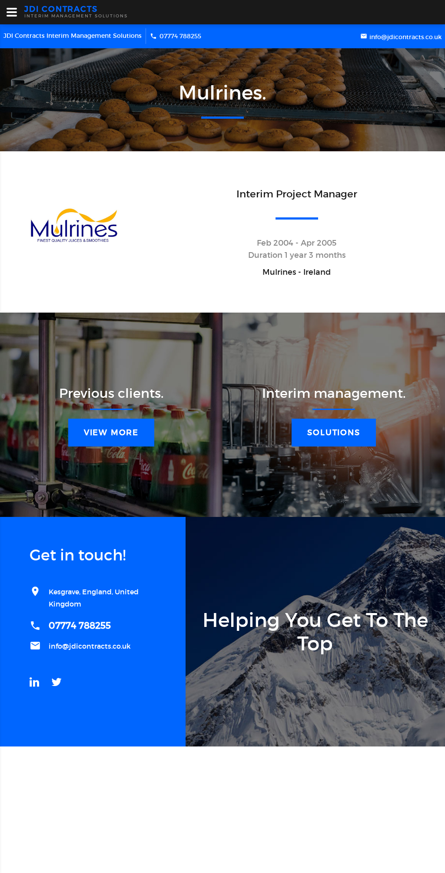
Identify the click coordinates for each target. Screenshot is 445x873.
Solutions (333, 432)
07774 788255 (180, 36)
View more (111, 432)
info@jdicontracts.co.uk (405, 37)
